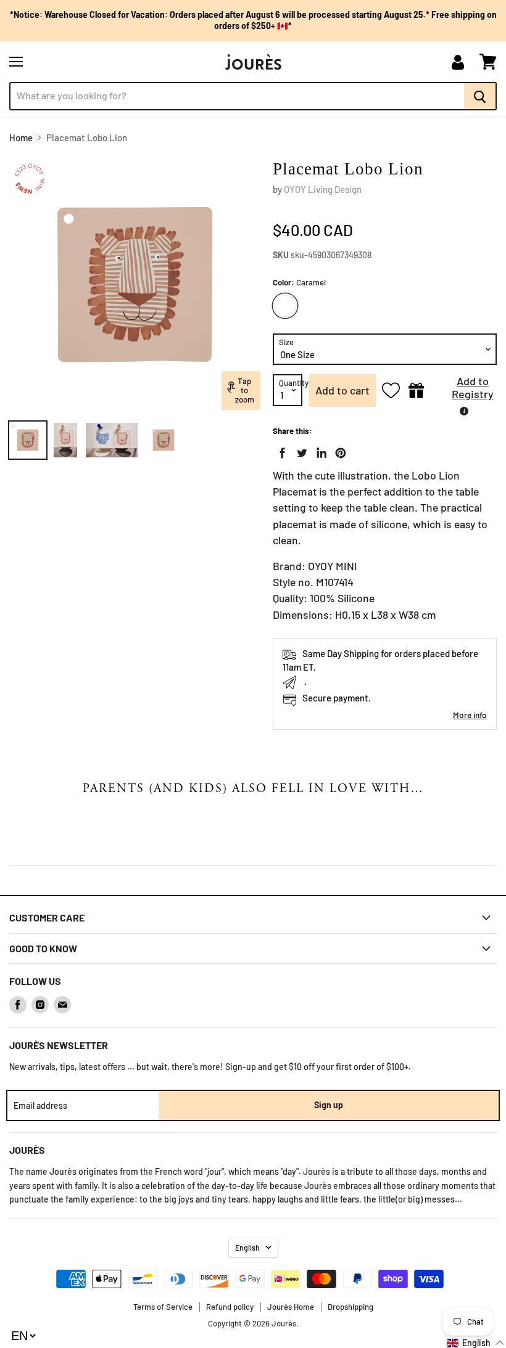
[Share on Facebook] (280, 450)
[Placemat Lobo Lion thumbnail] (28, 440)
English (247, 1247)
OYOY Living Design (323, 189)
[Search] (480, 96)
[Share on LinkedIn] (319, 450)
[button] (463, 390)
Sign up (328, 1105)
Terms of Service (163, 1307)
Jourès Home (290, 1307)
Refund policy (230, 1307)
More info (470, 714)
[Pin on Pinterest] (338, 450)
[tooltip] (464, 411)
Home (21, 138)
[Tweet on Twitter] (299, 450)
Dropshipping (350, 1307)
